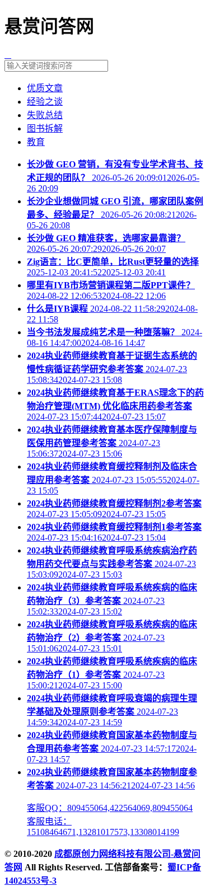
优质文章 (45, 88)
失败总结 (45, 115)
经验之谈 (45, 101)
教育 (36, 142)
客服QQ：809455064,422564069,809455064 (110, 808)
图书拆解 (45, 128)
